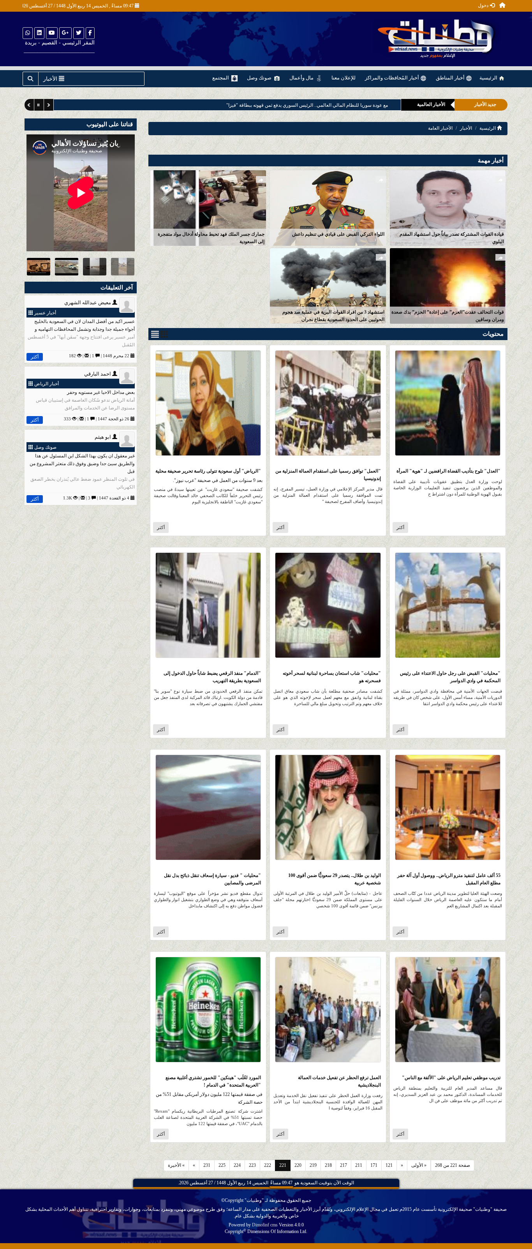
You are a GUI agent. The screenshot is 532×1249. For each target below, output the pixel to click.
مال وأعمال (302, 78)
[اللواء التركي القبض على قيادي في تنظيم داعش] (328, 207)
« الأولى (418, 1165)
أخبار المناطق (451, 78)
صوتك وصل (260, 78)
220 (297, 1165)
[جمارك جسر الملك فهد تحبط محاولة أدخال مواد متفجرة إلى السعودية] (208, 207)
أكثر (400, 527)
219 (313, 1165)
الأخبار (466, 128)
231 (206, 1165)
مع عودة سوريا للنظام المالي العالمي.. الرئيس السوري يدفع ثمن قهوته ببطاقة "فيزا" (307, 105)
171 (373, 1165)
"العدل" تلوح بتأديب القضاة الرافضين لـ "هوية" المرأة (448, 471)
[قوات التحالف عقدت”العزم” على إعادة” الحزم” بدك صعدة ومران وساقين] (447, 285)
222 (267, 1165)
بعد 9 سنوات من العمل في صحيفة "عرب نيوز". (217, 480)
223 (252, 1165)
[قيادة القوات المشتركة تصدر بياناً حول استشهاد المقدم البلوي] (447, 207)
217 (343, 1165)
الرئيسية (489, 78)
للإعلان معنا (343, 78)
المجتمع (221, 78)
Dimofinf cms (265, 1225)
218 (328, 1165)
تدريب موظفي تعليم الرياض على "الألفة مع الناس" (451, 1077)
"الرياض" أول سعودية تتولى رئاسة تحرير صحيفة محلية (208, 471)
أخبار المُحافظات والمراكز (392, 78)
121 (389, 1165)
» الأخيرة (176, 1165)
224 (237, 1165)
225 (221, 1165)
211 (358, 1165)
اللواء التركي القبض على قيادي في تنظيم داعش (338, 234)
